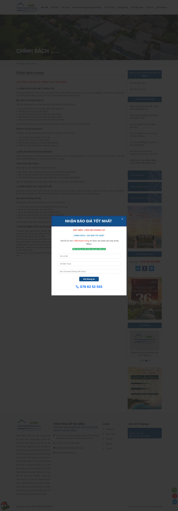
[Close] (122, 219)
